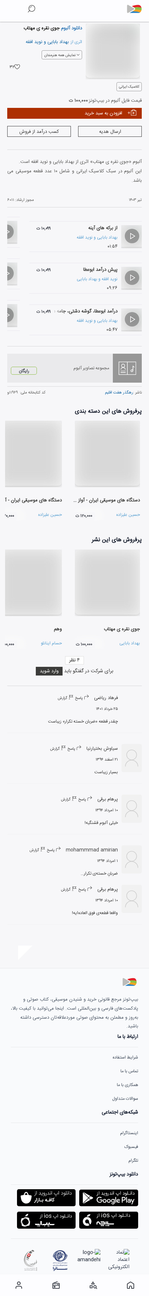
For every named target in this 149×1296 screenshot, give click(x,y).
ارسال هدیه (110, 132)
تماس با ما (129, 1071)
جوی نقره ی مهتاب (122, 629)
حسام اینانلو (51, 643)
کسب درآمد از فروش (39, 132)
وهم (58, 629)
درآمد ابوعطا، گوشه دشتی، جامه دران (82, 311)
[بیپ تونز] (137, 9)
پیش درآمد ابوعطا (100, 270)
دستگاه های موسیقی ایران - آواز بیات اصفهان (96, 500)
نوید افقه (34, 42)
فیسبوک (131, 1146)
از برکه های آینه (103, 228)
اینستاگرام (129, 1133)
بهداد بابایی (58, 42)
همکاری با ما (127, 1085)
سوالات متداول (125, 1098)
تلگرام (133, 1160)
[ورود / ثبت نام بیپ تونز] (18, 1285)
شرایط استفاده (125, 1057)
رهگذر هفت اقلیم (119, 393)
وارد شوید (49, 671)
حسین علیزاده (128, 514)
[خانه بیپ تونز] (130, 1285)
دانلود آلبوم (71, 28)
